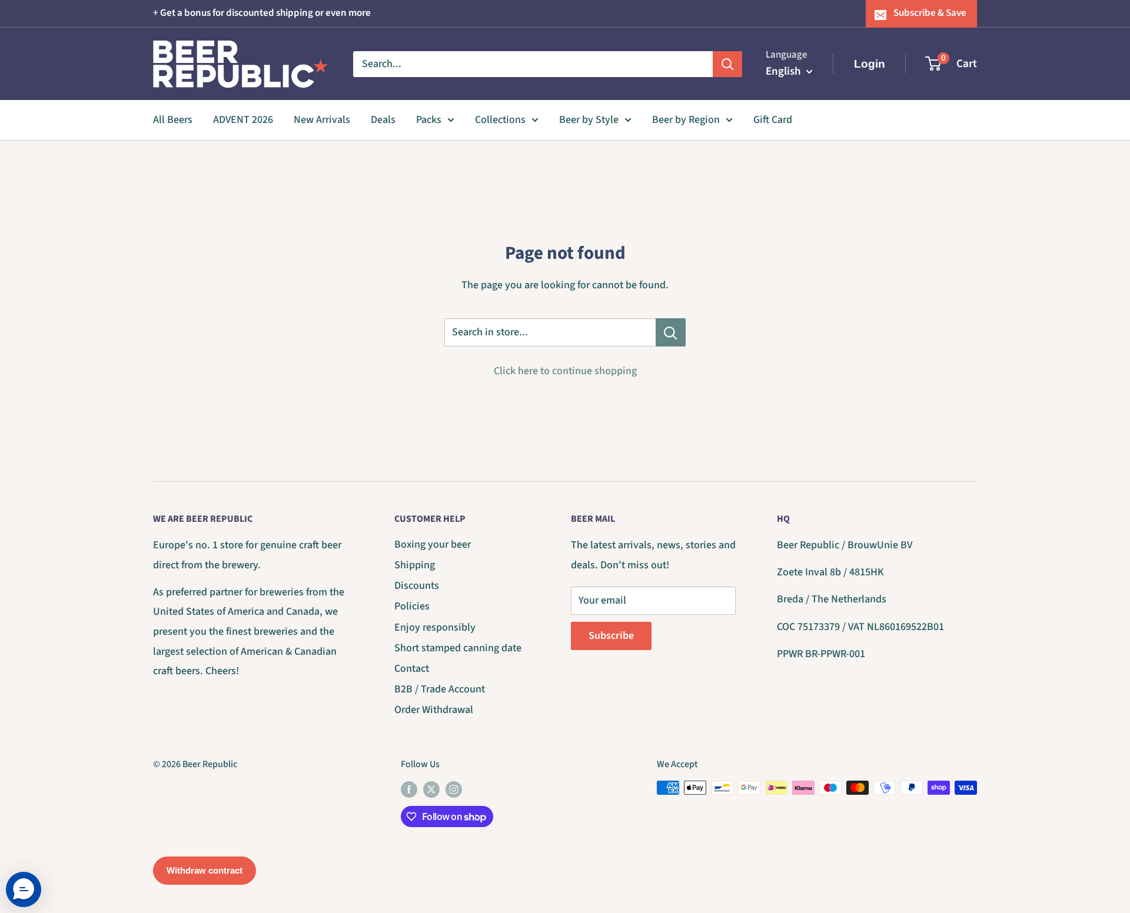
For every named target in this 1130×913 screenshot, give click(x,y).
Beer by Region (686, 119)
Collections (500, 119)
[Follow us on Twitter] (431, 789)
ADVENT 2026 (243, 119)
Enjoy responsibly (435, 627)
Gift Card (772, 119)
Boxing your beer (432, 544)
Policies (412, 606)
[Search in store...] (671, 332)
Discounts (416, 585)
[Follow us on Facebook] (409, 789)
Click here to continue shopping (565, 371)
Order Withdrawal (433, 709)
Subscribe (611, 635)
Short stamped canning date (457, 648)
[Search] (727, 63)
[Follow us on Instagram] (454, 789)
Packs (428, 119)
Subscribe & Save (929, 13)
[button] (23, 889)
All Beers (172, 119)
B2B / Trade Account (439, 689)
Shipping (414, 565)
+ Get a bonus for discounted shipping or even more (262, 13)
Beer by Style (589, 119)
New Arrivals (322, 119)
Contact (411, 668)
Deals (383, 119)
